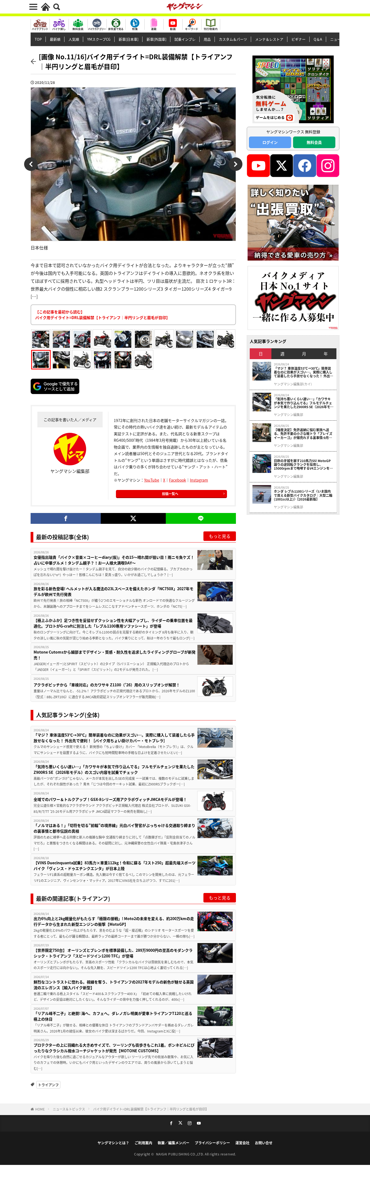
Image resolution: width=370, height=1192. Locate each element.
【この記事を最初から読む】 (102, 314)
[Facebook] (66, 518)
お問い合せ (263, 1142)
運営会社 (242, 1142)
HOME (40, 1109)
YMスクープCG (99, 39)
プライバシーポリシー (212, 1142)
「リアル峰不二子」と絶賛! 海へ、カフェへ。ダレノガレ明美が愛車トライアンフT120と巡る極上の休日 (113, 1016)
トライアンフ (48, 1084)
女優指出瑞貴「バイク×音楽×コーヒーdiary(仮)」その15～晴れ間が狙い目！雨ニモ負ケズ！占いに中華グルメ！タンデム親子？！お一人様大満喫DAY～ (114, 560)
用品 (207, 39)
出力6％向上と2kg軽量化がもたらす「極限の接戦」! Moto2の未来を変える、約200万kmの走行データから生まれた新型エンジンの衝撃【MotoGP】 (114, 921)
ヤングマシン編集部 (288, 414)
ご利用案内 (143, 1142)
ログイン (270, 142)
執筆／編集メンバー (173, 1142)
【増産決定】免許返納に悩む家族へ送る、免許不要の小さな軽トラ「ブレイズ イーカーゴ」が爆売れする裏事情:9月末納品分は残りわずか (303, 434)
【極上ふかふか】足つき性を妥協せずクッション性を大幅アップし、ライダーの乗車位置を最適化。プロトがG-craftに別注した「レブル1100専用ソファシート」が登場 (113, 623)
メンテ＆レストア (269, 39)
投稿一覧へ (170, 493)
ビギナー (298, 39)
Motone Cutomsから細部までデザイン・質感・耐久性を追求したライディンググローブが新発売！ (115, 654)
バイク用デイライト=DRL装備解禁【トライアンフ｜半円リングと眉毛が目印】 (151, 1109)
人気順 (74, 39)
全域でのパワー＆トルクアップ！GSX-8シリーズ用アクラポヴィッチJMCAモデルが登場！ (110, 799)
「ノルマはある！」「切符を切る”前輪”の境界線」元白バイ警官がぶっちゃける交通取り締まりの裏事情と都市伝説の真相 (114, 828)
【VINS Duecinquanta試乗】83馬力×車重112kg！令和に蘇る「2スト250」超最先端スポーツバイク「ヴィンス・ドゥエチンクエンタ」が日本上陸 (115, 865)
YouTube (151, 480)
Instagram (199, 480)
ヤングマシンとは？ (113, 1142)
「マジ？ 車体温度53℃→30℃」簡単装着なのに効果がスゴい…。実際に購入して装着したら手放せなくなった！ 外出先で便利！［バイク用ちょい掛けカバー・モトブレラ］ (114, 737)
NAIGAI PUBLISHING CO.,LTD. (180, 1154)
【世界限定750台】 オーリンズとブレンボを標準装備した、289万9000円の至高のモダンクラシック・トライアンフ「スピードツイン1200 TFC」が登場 (113, 953)
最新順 (55, 39)
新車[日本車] (128, 39)
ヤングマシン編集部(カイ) (293, 384)
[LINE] (201, 518)
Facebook (177, 480)
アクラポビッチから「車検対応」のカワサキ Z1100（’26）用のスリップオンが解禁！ (107, 684)
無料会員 (314, 142)
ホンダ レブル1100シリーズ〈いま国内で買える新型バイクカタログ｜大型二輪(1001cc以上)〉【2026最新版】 (303, 495)
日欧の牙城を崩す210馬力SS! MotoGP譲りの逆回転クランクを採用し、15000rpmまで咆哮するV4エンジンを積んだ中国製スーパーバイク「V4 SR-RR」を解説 (303, 464)
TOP (38, 39)
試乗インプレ (185, 39)
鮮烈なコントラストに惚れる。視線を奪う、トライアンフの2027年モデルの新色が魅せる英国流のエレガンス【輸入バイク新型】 (114, 984)
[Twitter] (133, 518)
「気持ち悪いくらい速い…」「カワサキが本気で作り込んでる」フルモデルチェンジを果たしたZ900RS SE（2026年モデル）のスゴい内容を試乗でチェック (114, 769)
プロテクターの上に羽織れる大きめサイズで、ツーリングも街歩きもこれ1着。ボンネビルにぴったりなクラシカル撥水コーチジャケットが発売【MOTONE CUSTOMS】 (114, 1047)
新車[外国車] (156, 39)
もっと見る (220, 536)
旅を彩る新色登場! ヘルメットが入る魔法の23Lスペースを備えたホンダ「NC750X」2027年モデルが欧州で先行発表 (113, 591)
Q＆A (318, 39)
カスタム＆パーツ (233, 39)
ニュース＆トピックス (69, 1109)
